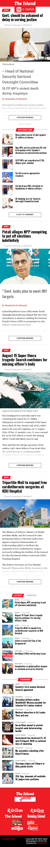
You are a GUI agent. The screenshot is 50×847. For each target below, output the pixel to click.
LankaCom (42, 843)
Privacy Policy (8, 839)
